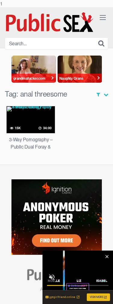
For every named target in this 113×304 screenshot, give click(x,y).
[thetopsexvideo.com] (50, 22)
